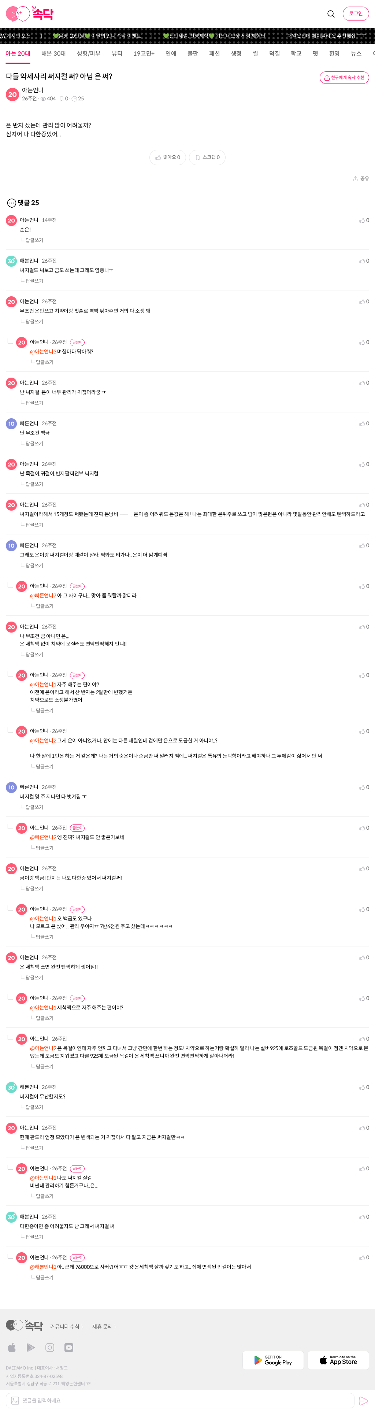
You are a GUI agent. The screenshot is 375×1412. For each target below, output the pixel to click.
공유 (364, 178)
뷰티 (117, 54)
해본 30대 (53, 54)
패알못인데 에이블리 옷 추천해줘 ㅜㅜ (316, 36)
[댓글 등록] (363, 1401)
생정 (236, 54)
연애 (171, 54)
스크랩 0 (211, 157)
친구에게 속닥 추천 (348, 77)
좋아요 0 (171, 157)
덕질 (274, 54)
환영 (334, 54)
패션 (214, 54)
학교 (296, 54)
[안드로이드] (31, 1347)
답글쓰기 (34, 240)
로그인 (356, 13)
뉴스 (356, 54)
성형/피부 (89, 54)
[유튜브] (69, 1347)
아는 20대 (17, 54)
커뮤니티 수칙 (64, 1326)
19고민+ (144, 54)
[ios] (12, 1347)
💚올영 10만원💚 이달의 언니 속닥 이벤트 (86, 36)
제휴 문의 (102, 1326)
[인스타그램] (50, 1347)
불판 (193, 54)
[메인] (30, 14)
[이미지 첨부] (15, 1400)
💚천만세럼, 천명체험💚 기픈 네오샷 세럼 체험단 (204, 36)
